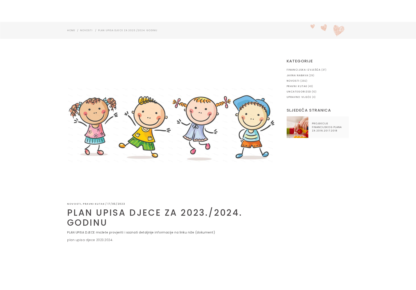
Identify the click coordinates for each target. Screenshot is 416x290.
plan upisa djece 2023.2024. (90, 240)
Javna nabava (297, 75)
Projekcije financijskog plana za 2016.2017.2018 (327, 127)
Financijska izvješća (304, 69)
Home (71, 30)
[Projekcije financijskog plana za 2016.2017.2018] (297, 127)
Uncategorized (299, 91)
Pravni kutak (94, 204)
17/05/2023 (116, 204)
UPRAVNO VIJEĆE (299, 97)
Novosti (86, 30)
